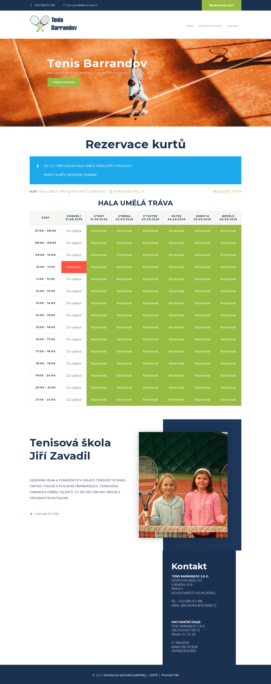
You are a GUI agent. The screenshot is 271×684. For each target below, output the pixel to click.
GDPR (153, 675)
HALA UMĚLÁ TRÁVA (53, 191)
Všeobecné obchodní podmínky (124, 675)
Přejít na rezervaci (64, 82)
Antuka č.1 (79, 191)
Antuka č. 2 (101, 191)
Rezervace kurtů (210, 26)
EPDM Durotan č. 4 (128, 191)
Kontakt (233, 26)
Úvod (189, 26)
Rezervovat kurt (221, 5)
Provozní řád (170, 675)
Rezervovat (99, 231)
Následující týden (226, 191)
